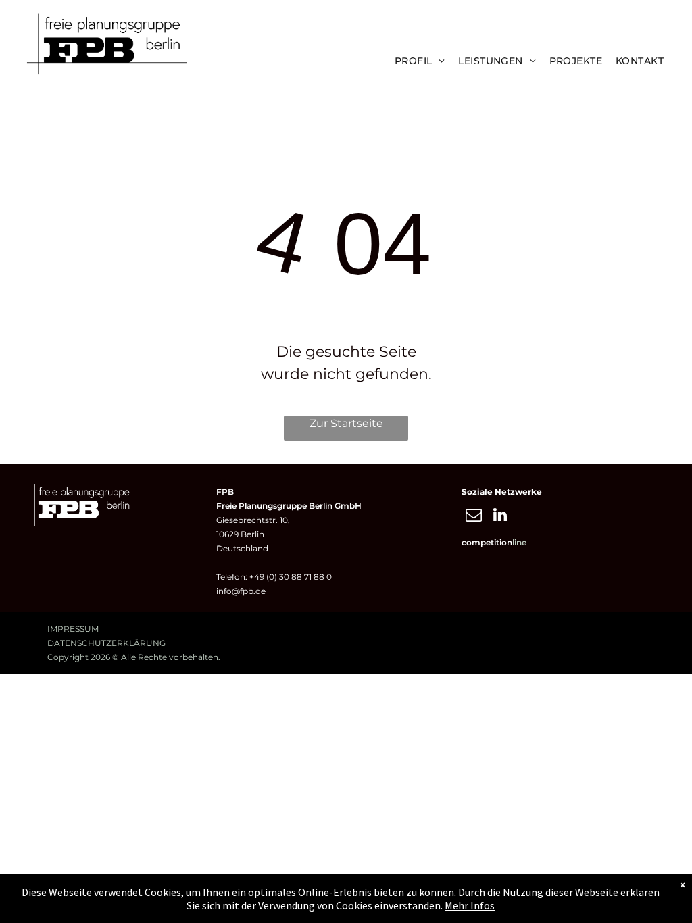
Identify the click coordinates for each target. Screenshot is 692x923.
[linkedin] (500, 516)
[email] (473, 516)
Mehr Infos (470, 905)
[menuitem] (420, 61)
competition (487, 542)
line (519, 542)
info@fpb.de (241, 591)
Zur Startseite (346, 423)
